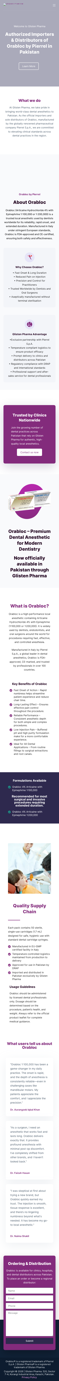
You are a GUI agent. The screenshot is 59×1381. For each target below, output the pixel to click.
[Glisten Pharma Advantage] (29, 324)
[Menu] (54, 5)
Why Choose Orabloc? (29, 267)
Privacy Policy (29, 1377)
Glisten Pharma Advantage (29, 334)
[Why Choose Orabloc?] (29, 257)
